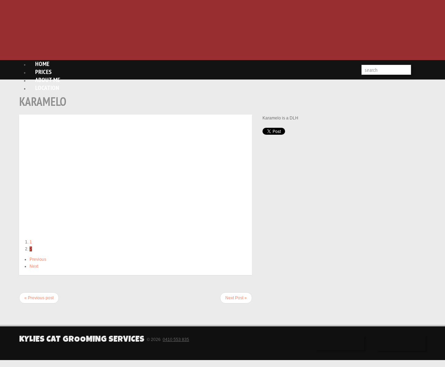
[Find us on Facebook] (340, 343)
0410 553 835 (176, 339)
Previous (38, 259)
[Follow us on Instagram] (401, 343)
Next (34, 266)
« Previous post (39, 297)
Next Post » (236, 297)
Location (47, 88)
